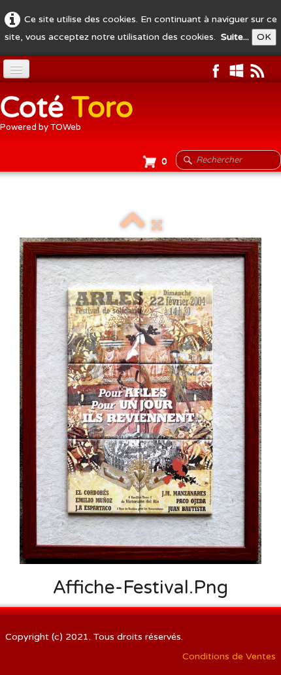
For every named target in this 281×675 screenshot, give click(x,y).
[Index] (132, 225)
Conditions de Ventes (229, 656)
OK (264, 36)
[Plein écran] (157, 225)
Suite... (235, 36)
